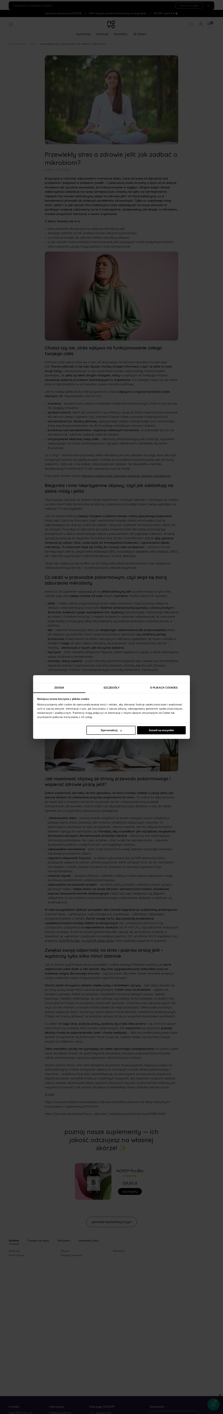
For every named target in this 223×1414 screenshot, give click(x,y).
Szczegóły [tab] (111, 687)
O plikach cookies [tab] (164, 687)
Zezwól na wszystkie (161, 730)
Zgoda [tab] (59, 687)
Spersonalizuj (109, 730)
